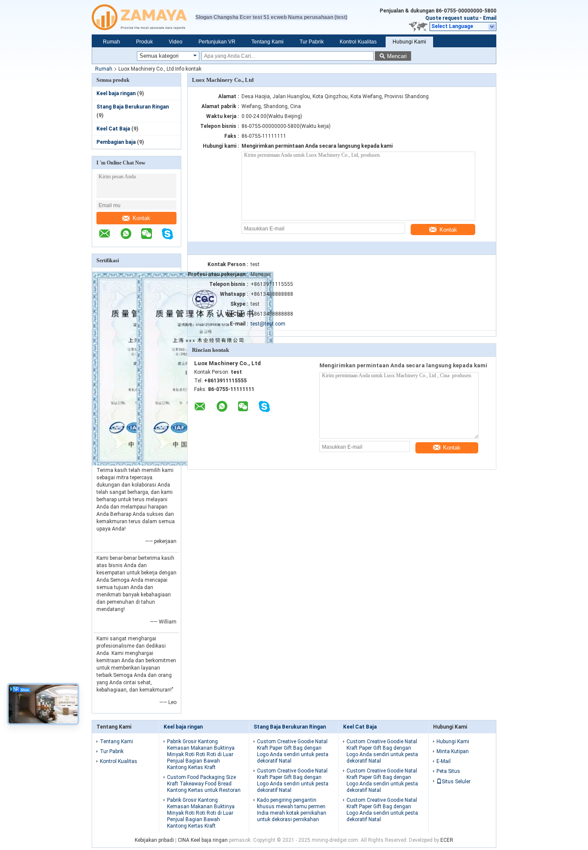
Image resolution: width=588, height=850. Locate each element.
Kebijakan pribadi (154, 840)
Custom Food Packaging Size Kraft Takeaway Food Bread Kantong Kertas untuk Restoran (204, 783)
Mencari (397, 56)
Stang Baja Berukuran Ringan (132, 107)
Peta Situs (448, 771)
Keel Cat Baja (113, 129)
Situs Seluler (456, 782)
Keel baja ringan (116, 93)
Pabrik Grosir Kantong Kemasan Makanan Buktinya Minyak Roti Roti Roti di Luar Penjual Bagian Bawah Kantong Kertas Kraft (201, 754)
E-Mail (443, 761)
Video (176, 42)
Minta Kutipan (452, 751)
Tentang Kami (267, 42)
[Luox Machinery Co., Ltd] (143, 17)
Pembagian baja (116, 142)
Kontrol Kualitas (358, 42)
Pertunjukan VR (216, 42)
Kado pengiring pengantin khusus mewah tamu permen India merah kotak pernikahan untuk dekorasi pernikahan (291, 809)
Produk (144, 42)
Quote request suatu (451, 18)
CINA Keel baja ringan (203, 840)
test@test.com (268, 324)
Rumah (111, 42)
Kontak (141, 218)
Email (489, 18)
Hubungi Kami (409, 42)
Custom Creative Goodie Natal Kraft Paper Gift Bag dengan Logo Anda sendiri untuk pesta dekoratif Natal (292, 751)
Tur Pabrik (312, 42)
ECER (446, 840)
